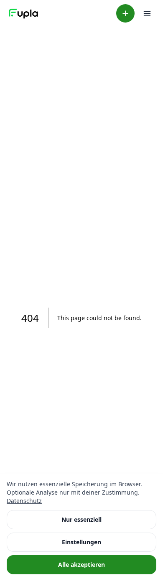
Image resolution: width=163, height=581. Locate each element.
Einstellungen (81, 542)
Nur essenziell (81, 519)
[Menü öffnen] (147, 13)
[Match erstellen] (125, 13)
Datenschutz (24, 501)
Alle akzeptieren (81, 564)
